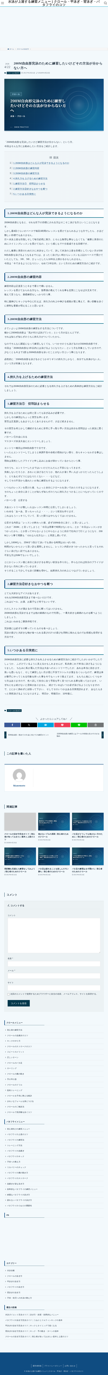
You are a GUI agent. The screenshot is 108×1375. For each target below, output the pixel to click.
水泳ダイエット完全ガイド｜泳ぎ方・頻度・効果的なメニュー (32, 1315)
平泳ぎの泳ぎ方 (13, 1281)
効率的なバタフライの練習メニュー (22, 1189)
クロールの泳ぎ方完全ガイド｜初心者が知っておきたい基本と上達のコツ (36, 1336)
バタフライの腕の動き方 (17, 1173)
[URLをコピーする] (96, 725)
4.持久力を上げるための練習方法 (30, 178)
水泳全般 (11, 1270)
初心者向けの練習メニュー (18, 1129)
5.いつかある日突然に (24, 194)
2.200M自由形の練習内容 (26, 168)
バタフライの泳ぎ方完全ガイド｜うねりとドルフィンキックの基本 (34, 1320)
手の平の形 (12, 1079)
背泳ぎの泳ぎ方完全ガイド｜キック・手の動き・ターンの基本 (32, 1331)
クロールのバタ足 (14, 1063)
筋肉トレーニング (14, 1090)
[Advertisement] (54, 27)
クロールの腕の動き (15, 1074)
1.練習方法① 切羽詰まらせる (29, 183)
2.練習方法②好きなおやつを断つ (30, 189)
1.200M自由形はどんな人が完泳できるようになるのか (41, 163)
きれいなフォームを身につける (20, 1101)
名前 (10, 958)
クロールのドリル (14, 1085)
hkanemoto (19, 785)
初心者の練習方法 (14, 1030)
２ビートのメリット (15, 1052)
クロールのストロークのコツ (19, 1046)
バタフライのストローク (17, 1178)
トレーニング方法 (14, 1145)
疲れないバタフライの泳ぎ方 (19, 1200)
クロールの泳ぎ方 (13, 73)
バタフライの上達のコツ (17, 1134)
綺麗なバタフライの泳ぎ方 (18, 1195)
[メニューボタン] (2, 3)
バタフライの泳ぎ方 (15, 1287)
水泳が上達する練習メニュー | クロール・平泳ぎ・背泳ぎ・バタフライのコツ (54, 3)
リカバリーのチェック (16, 1167)
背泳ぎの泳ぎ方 (13, 1292)
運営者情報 (37, 1366)
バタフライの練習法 (15, 1140)
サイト (11, 983)
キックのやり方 (13, 1041)
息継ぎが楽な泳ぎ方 (15, 1184)
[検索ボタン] (105, 3)
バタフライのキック (15, 1156)
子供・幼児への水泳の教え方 (19, 1298)
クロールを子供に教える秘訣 (19, 1096)
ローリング (12, 1068)
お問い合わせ (70, 1366)
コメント (12, 915)
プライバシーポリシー (53, 1366)
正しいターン (13, 1057)
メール (11, 971)
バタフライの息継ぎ (15, 1151)
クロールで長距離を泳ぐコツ (19, 1112)
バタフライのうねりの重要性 (19, 1206)
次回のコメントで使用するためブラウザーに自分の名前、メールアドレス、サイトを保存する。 (54, 994)
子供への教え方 (13, 1162)
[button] (12, 725)
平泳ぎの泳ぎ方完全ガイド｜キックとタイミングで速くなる (31, 1326)
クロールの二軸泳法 (15, 1107)
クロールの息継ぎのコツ (17, 1035)
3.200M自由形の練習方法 (26, 173)
